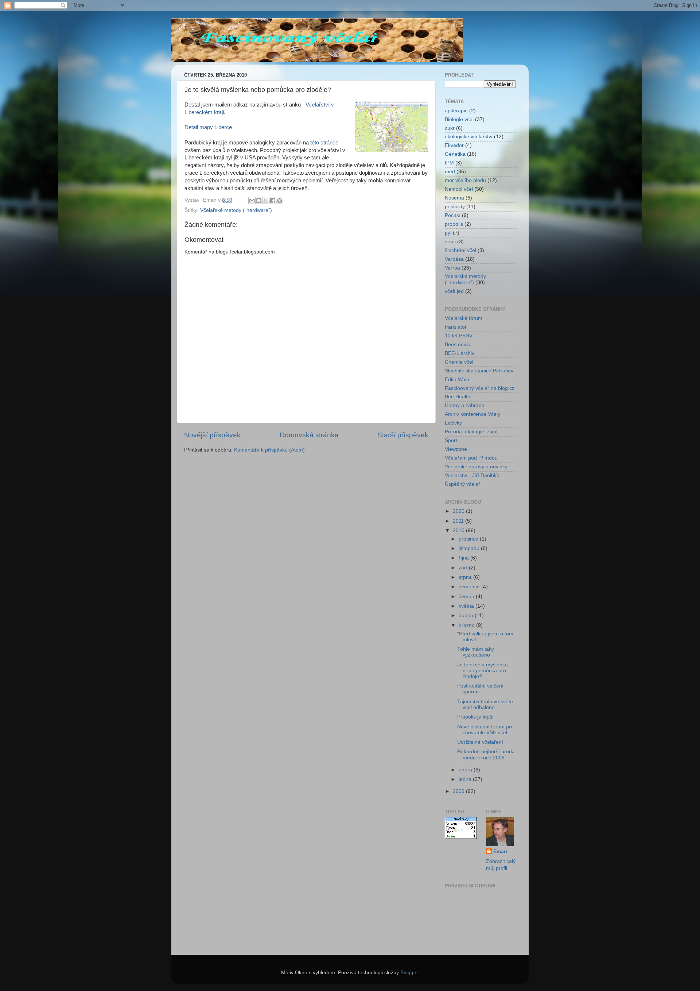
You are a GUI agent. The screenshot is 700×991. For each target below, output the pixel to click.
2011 (459, 521)
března (467, 625)
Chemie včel (459, 362)
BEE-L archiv (459, 353)
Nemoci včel (459, 189)
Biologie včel (459, 119)
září (464, 567)
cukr (450, 128)
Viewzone (456, 449)
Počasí (452, 215)
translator (456, 327)
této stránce (324, 143)
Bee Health (457, 396)
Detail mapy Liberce (208, 127)
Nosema (454, 198)
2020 (459, 511)
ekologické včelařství (469, 136)
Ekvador (454, 145)
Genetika (455, 154)
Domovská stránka (309, 435)
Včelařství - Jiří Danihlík (472, 475)
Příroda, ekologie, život (471, 431)
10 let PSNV (458, 335)
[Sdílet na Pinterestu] (279, 200)
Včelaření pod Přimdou (471, 458)
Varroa (452, 268)
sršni (450, 241)
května (467, 606)
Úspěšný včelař (462, 484)
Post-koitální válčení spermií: (480, 688)
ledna (466, 779)
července (470, 586)
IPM (449, 163)
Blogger (409, 972)
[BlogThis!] (258, 200)
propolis (454, 224)
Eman (500, 851)
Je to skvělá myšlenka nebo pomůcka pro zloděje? (482, 670)
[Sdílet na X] (265, 200)
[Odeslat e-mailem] (252, 200)
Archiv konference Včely (472, 414)
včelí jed (454, 291)
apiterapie (456, 110)
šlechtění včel (460, 250)
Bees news (457, 344)
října (464, 558)
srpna (466, 577)
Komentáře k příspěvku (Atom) (269, 450)
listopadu (470, 548)
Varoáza (454, 259)
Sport (451, 440)
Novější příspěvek (212, 435)
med (450, 171)
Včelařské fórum (463, 318)
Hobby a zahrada (465, 405)
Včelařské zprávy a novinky (476, 466)
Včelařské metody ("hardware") (236, 210)
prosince (469, 539)
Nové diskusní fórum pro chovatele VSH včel (485, 729)
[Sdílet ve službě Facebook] (272, 200)
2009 (459, 791)
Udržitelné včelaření (480, 742)
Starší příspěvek (402, 435)
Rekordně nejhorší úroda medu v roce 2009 (486, 754)
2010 (459, 530)
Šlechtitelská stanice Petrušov (479, 370)
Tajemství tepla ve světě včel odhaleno (485, 704)
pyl (448, 233)
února (466, 770)
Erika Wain (457, 379)
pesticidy (455, 206)
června (467, 596)
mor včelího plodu (465, 180)
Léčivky (453, 423)
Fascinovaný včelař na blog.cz (479, 388)
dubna (467, 615)
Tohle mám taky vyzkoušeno (475, 652)
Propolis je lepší (475, 717)
